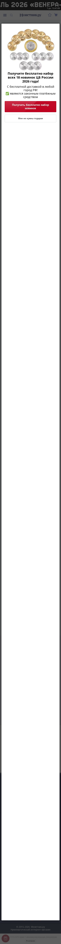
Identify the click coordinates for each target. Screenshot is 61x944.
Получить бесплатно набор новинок (30, 106)
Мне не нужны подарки (30, 118)
